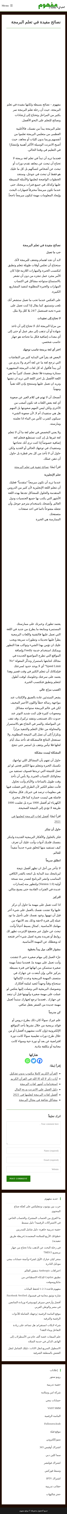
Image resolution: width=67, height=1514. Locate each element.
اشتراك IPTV (53, 1478)
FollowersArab (52, 1423)
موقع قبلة (55, 1431)
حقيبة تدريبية (54, 1384)
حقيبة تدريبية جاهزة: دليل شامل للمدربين (38, 1229)
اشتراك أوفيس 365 (50, 1447)
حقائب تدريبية (53, 1486)
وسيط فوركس (53, 1470)
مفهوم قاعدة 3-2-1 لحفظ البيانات (42, 1288)
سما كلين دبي (53, 1455)
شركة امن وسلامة (51, 1392)
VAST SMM (54, 1408)
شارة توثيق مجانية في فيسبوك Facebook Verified (34, 1295)
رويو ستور (55, 1376)
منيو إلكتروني (53, 1439)
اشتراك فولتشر (52, 1462)
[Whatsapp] (27, 1060)
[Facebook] (39, 1060)
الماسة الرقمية (53, 1416)
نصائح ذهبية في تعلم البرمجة (31, 467)
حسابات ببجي (53, 1400)
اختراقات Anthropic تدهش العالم (42, 1270)
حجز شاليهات (53, 1494)
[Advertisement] (33, 220)
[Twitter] (33, 1060)
